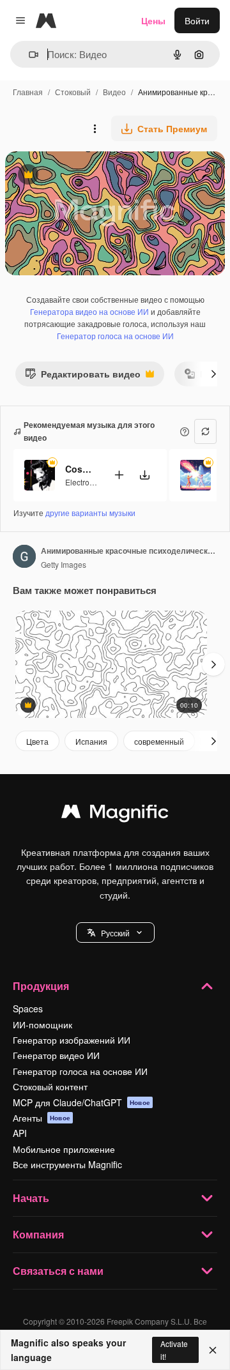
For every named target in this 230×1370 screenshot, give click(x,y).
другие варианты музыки (90, 512)
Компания (38, 1234)
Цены (153, 20)
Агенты (41, 1117)
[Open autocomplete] (28, 54)
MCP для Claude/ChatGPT (81, 1102)
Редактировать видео (83, 376)
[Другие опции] (94, 128)
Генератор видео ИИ (56, 1055)
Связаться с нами (58, 1270)
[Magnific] (115, 814)
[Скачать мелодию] (144, 475)
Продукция (41, 985)
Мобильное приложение (64, 1149)
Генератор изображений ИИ (71, 1039)
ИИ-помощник (42, 1024)
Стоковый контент (50, 1086)
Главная (28, 91)
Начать (31, 1198)
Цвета (37, 741)
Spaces (28, 1008)
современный (159, 741)
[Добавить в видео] (118, 475)
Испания (91, 741)
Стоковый (73, 91)
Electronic (82, 481)
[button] (115, 932)
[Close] (212, 1350)
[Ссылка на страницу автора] (24, 557)
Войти (197, 20)
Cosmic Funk (81, 468)
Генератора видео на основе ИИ (89, 311)
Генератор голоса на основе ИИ (115, 335)
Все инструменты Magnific (67, 1164)
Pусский (115, 932)
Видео (114, 91)
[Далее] (213, 374)
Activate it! (174, 1349)
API (20, 1133)
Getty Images (63, 564)
